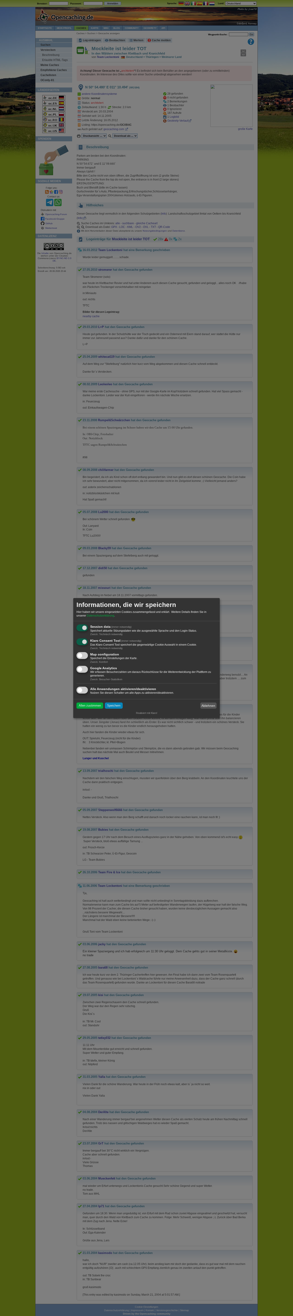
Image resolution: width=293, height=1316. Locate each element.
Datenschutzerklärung (100, 615)
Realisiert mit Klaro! (146, 713)
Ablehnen (208, 705)
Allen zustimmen (90, 705)
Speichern (113, 705)
